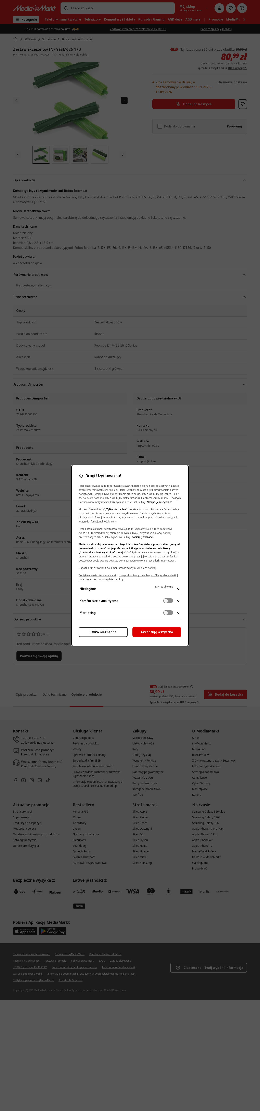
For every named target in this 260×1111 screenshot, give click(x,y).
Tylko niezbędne (103, 632)
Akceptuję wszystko (157, 632)
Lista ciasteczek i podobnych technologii (101, 579)
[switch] (168, 600)
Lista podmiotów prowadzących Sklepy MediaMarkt (147, 575)
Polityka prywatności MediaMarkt (97, 575)
